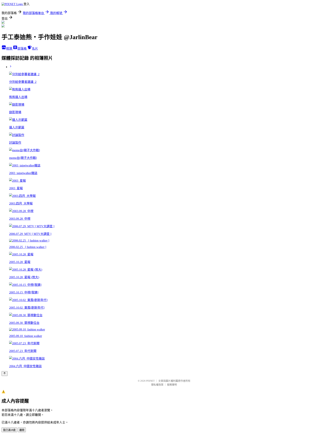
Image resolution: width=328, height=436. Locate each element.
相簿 (9, 48)
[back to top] (5, 373)
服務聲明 (172, 384)
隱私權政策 (157, 384)
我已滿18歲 (9, 430)
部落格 (22, 48)
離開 (21, 430)
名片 (35, 48)
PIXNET (150, 380)
